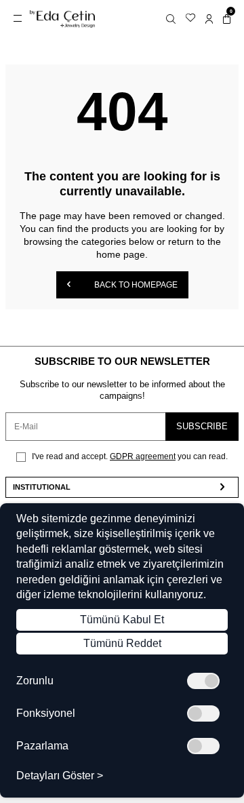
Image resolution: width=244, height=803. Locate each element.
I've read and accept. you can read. (129, 456)
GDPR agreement (143, 456)
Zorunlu (35, 680)
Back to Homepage (135, 285)
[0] (226, 18)
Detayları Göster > (59, 775)
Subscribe (202, 426)
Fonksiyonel (45, 713)
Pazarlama (42, 746)
